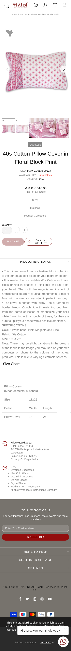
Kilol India (20, 5)
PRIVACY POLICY (25, 642)
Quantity (7, 224)
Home (14, 14)
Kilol (41, 179)
